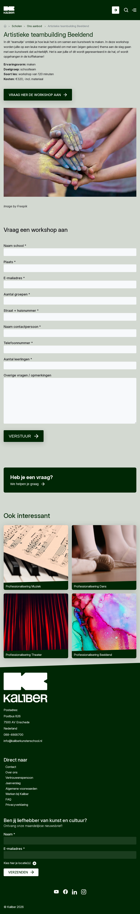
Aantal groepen (17, 294)
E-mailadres (14, 278)
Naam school (15, 246)
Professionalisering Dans (104, 557)
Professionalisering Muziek (36, 557)
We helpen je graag (24, 484)
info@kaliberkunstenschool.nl (23, 741)
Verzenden (18, 872)
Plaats (10, 262)
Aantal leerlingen (18, 359)
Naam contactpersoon (22, 327)
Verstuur (20, 436)
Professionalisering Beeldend (104, 625)
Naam (9, 834)
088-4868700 (13, 734)
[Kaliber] (13, 10)
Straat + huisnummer (21, 310)
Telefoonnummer (18, 343)
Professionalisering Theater (36, 625)
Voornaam (19, 488)
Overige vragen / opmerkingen (27, 375)
